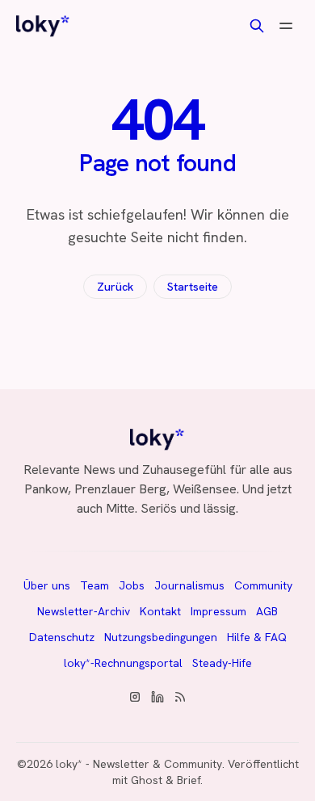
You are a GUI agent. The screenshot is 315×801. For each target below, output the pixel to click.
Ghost (146, 780)
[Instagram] (134, 696)
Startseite (192, 286)
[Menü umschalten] (286, 26)
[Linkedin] (157, 696)
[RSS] (180, 696)
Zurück (115, 286)
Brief (188, 780)
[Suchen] (257, 26)
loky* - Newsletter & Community (139, 764)
